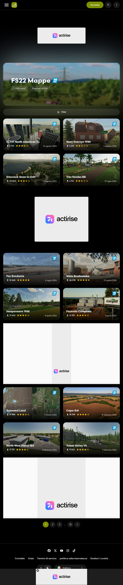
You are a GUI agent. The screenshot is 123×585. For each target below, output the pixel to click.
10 (70, 524)
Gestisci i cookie (99, 558)
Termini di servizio (47, 558)
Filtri (63, 112)
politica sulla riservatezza (73, 558)
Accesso (95, 4)
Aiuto (31, 558)
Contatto (20, 558)
